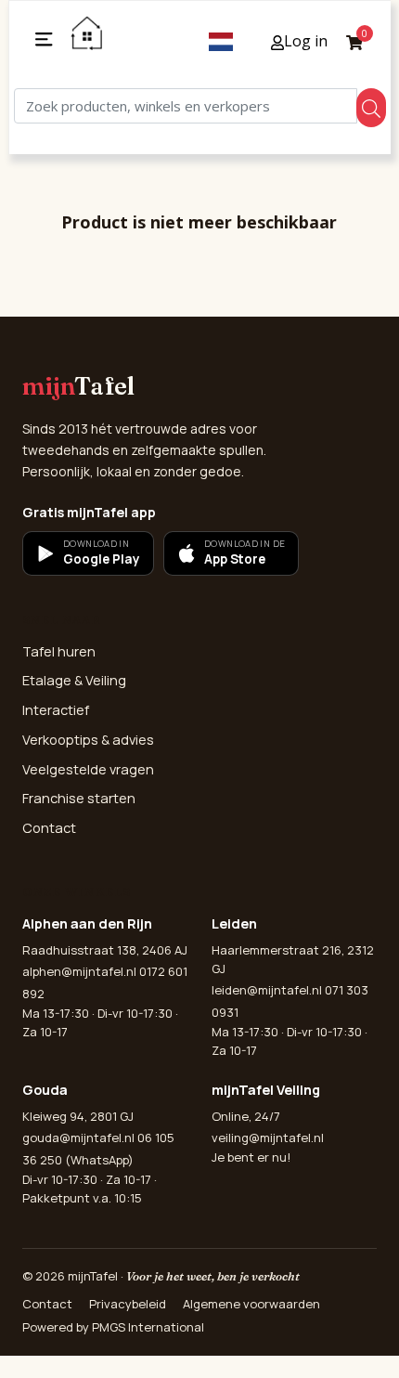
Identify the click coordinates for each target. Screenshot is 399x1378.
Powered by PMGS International (113, 1327)
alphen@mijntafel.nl (79, 971)
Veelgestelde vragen (88, 769)
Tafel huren (59, 651)
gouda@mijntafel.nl (78, 1137)
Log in (306, 41)
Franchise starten (78, 798)
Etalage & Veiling (74, 680)
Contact (49, 828)
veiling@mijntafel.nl (268, 1137)
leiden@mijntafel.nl (267, 990)
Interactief (55, 710)
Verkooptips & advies (88, 739)
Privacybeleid (127, 1303)
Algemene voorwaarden (251, 1303)
